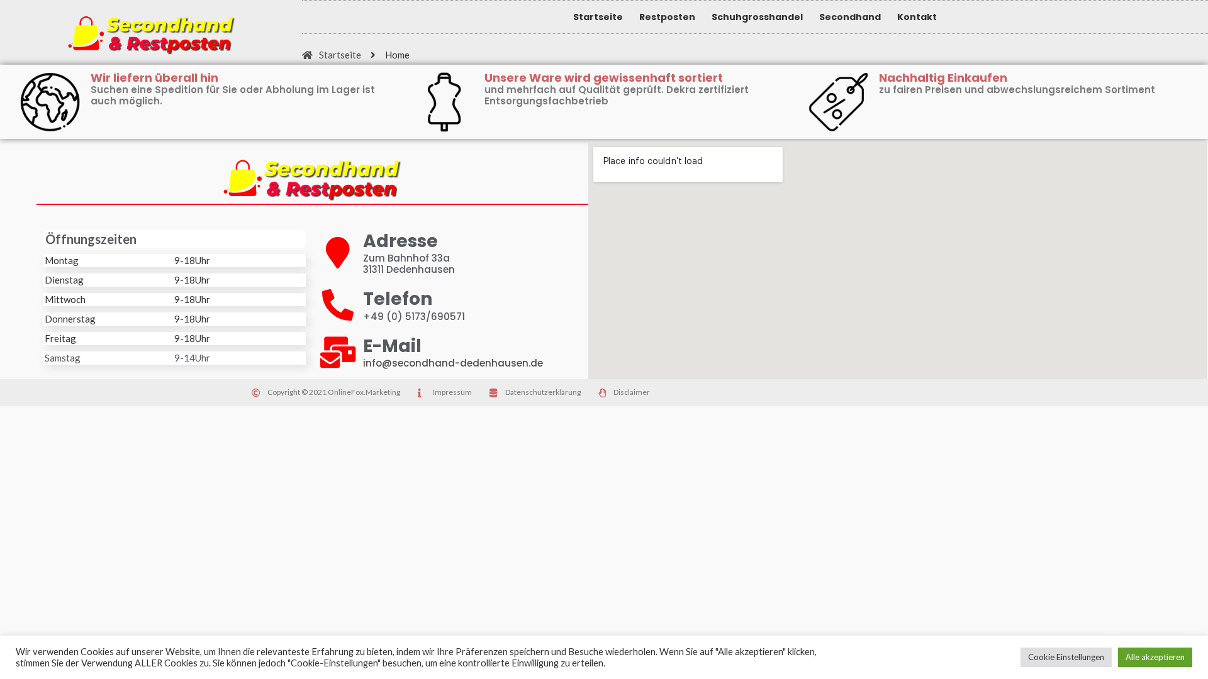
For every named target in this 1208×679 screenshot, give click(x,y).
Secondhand (850, 17)
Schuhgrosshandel (757, 17)
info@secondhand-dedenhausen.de (453, 363)
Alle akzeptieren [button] (1155, 657)
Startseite (598, 17)
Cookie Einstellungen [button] (1066, 657)
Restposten (667, 17)
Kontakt (917, 17)
